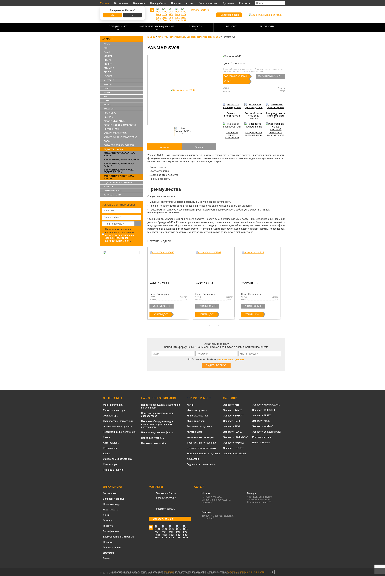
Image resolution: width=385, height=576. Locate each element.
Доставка (228, 3)
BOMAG (108, 60)
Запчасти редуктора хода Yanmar (119, 177)
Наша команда (111, 504)
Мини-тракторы (196, 421)
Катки (106, 437)
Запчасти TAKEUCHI (263, 410)
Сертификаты (111, 531)
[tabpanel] (121, 281)
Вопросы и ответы (113, 498)
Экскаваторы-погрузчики (118, 421)
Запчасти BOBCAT (233, 415)
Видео (106, 558)
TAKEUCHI (109, 109)
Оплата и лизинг (208, 3)
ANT (106, 48)
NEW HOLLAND (111, 129)
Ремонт (231, 26)
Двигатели (193, 459)
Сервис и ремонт (199, 398)
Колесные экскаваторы (200, 437)
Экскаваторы (111, 415)
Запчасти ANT (231, 404)
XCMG (107, 44)
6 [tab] (126, 314)
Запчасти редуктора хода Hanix (122, 159)
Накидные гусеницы (152, 437)
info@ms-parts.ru (165, 508)
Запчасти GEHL (232, 426)
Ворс (107, 141)
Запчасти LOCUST (233, 448)
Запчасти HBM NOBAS (235, 437)
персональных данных (231, 359)
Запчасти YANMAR (262, 426)
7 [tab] (130, 314)
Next (141, 281)
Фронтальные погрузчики (117, 426)
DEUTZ (107, 72)
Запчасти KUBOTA (233, 442)
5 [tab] (121, 314)
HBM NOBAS (110, 113)
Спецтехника (118, 26)
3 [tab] (112, 314)
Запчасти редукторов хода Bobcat (120, 154)
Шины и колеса (113, 190)
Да (112, 15)
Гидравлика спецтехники (201, 464)
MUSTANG (109, 80)
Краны (107, 453)
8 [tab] (135, 314)
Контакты (244, 3)
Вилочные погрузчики (199, 426)
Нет (132, 15)
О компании (121, 3)
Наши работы (158, 3)
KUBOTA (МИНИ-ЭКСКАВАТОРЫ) (120, 125)
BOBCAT (108, 56)
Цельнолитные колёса (153, 443)
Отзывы (107, 520)
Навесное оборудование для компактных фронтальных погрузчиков (157, 424)
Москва (104, 3)
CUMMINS (109, 68)
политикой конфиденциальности (117, 239)
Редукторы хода (113, 149)
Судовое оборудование (118, 182)
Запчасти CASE (231, 421)
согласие (169, 572)
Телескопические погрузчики (119, 431)
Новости (176, 3)
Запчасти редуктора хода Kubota (119, 164)
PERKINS (108, 117)
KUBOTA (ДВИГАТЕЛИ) (115, 121)
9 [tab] (139, 314)
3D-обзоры (267, 26)
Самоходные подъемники (117, 459)
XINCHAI (108, 84)
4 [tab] (117, 314)
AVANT (107, 52)
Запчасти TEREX (261, 415)
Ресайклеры (110, 448)
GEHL (106, 100)
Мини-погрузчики (113, 404)
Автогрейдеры (111, 442)
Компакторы (110, 464)
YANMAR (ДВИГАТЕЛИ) (115, 133)
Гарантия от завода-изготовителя (232, 135)
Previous (101, 281)
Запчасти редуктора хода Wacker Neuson (119, 171)
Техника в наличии (113, 469)
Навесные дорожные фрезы (157, 432)
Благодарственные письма (118, 536)
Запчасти (195, 26)
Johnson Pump (112, 195)
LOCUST (108, 76)
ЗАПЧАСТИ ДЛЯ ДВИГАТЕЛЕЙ (119, 145)
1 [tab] (103, 314)
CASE (106, 88)
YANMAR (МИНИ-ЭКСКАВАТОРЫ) (120, 137)
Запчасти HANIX (232, 431)
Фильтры (109, 186)
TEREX (107, 104)
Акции (189, 3)
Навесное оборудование (156, 26)
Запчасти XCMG (261, 420)
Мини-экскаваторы (114, 410)
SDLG (106, 96)
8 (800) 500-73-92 (166, 498)
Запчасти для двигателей (266, 431)
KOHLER (108, 64)
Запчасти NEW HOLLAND (266, 404)
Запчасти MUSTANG (234, 453)
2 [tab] (107, 314)
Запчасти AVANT (232, 410)
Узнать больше (161, 306)
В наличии (139, 3)
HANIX (107, 92)
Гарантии (108, 525)
